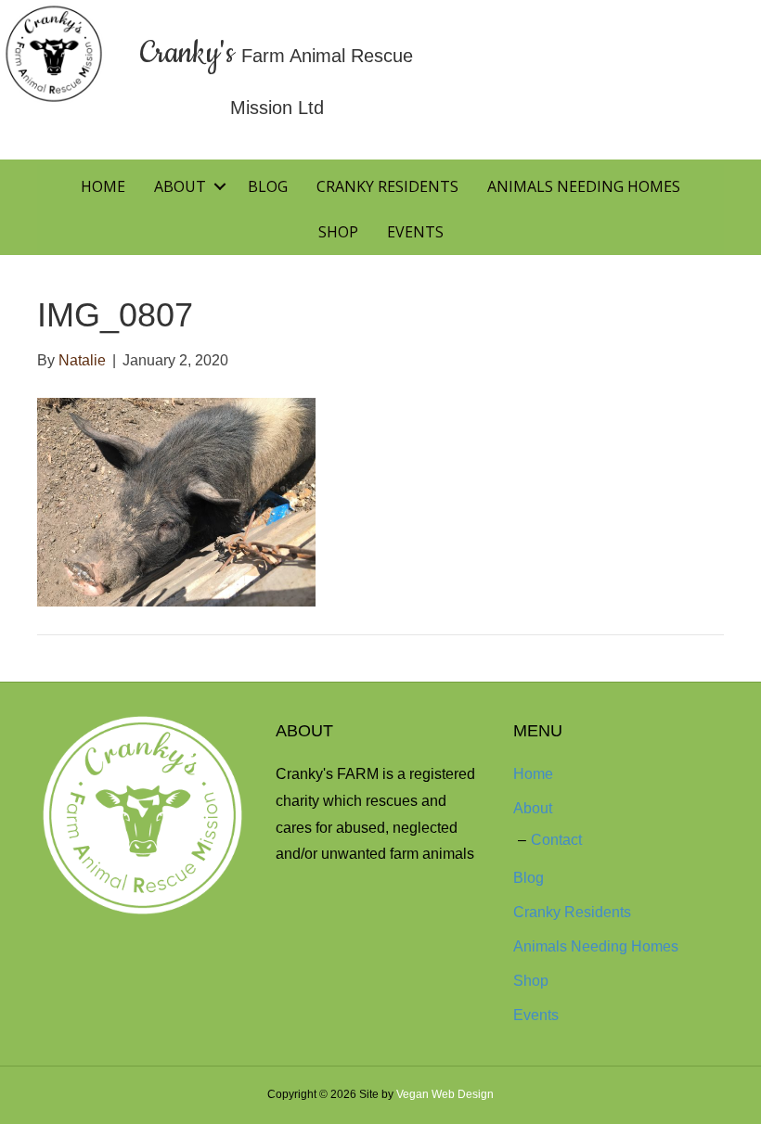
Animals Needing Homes (583, 186)
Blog (268, 186)
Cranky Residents (387, 186)
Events (415, 232)
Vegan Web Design (445, 1094)
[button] (219, 187)
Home (103, 186)
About (180, 186)
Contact (556, 840)
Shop (338, 232)
